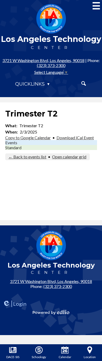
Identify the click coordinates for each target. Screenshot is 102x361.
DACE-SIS (12, 357)
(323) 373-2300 (51, 65)
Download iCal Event (75, 137)
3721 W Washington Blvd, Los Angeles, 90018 (43, 60)
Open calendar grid (69, 156)
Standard (13, 147)
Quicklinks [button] (30, 84)
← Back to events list (27, 156)
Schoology (39, 357)
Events (11, 142)
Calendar (65, 357)
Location (90, 357)
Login (14, 304)
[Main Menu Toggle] (96, 6)
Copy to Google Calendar (28, 137)
